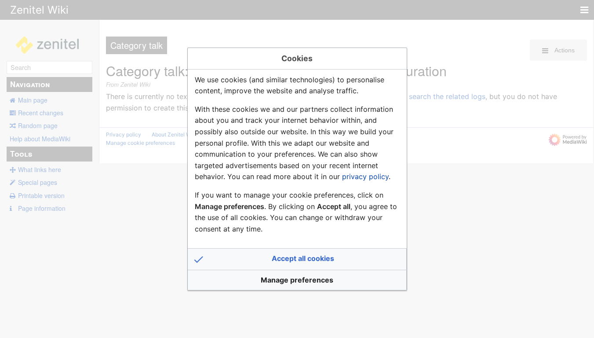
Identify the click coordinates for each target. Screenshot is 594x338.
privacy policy (365, 176)
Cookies (297, 58)
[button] (297, 259)
